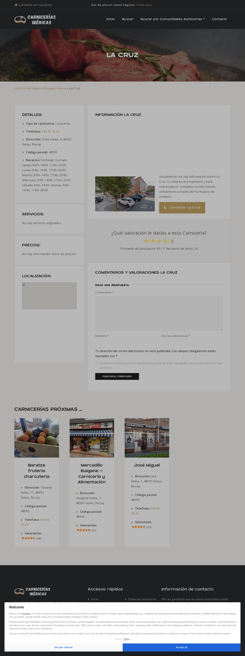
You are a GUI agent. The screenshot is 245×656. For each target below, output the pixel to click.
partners (26, 613)
